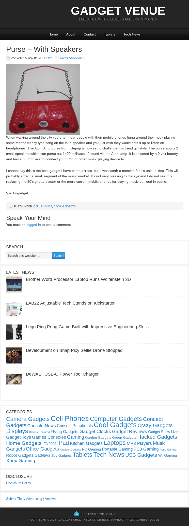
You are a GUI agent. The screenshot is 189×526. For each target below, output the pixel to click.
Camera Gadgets (28, 419)
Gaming (75, 437)
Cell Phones (42, 206)
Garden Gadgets (98, 437)
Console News (41, 425)
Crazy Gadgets (155, 425)
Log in (154, 519)
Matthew (45, 57)
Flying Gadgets (65, 431)
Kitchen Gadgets (86, 443)
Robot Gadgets (20, 455)
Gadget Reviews (129, 431)
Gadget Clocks (95, 431)
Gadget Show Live (163, 432)
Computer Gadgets (116, 418)
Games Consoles (49, 437)
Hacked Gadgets (157, 437)
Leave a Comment (72, 57)
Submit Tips (14, 499)
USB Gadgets (141, 455)
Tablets (109, 34)
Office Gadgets (42, 449)
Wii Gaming (167, 455)
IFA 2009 (49, 444)
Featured (44, 432)
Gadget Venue (118, 10)
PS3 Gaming (146, 449)
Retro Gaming (168, 449)
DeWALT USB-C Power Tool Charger (62, 374)
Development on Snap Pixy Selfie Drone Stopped (74, 350)
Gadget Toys (18, 437)
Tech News (132, 34)
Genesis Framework (112, 519)
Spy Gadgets (61, 455)
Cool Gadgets (65, 206)
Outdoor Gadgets (70, 449)
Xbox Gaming (20, 460)
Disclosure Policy (18, 483)
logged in (34, 225)
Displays (17, 431)
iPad (63, 442)
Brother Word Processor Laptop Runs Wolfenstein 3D (78, 279)
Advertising (34, 499)
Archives (51, 499)
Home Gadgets (24, 443)
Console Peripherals (75, 426)
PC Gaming (91, 449)
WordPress (138, 519)
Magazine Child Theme (74, 519)
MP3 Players (139, 443)
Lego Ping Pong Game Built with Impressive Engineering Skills (87, 326)
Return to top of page (98, 514)
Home (53, 34)
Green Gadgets (124, 437)
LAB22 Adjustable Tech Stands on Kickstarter (70, 303)
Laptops (115, 442)
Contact (90, 34)
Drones (33, 432)
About (70, 34)
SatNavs (42, 455)
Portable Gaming (117, 449)
